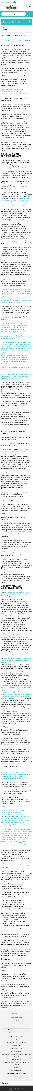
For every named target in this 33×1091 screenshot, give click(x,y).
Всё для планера (16, 1023)
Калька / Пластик (16, 1048)
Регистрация (9, 2)
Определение (14, 2)
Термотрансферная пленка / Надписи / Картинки (16, 1063)
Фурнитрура (16, 1059)
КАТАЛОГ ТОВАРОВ (12, 22)
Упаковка (17, 1067)
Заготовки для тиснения (16, 1030)
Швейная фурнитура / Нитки (16, 1073)
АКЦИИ (5, 27)
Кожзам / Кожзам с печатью (16, 1042)
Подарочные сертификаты (17, 1076)
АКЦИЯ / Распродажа (16, 1017)
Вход (2, 2)
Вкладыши (16, 1020)
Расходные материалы (16, 1070)
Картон (16, 1039)
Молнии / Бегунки (16, 1051)
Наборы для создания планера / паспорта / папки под (16, 1055)
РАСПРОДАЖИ (8, 30)
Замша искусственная (16, 1033)
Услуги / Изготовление (16, 1036)
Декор (17, 1027)
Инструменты (16, 1045)
